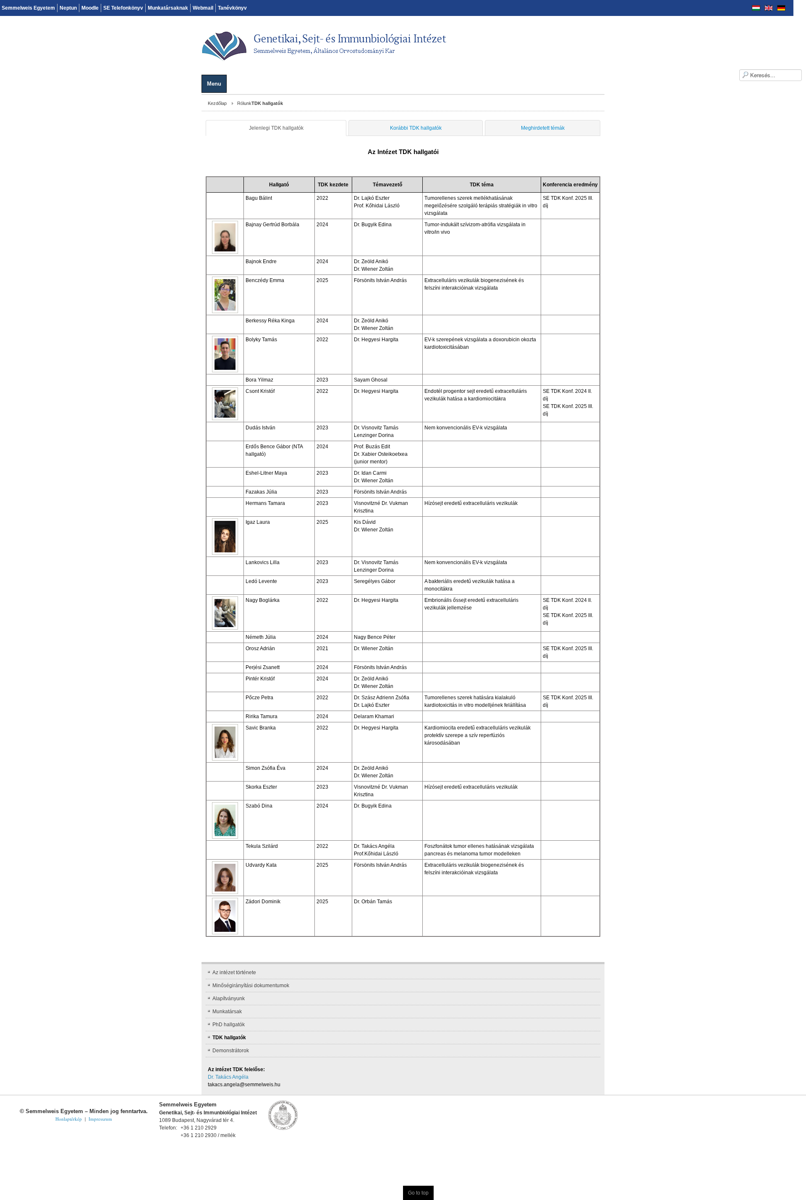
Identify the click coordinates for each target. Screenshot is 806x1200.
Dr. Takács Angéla (26, 1032)
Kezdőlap (15, 103)
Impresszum (100, 1073)
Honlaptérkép (68, 1073)
